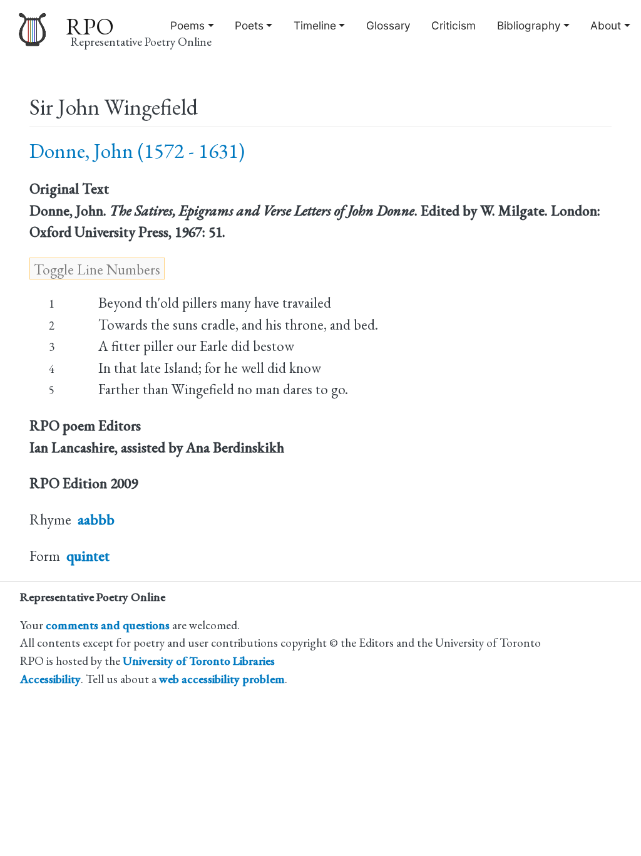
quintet (88, 555)
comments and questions (108, 625)
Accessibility (50, 679)
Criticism (453, 25)
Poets (249, 25)
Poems (187, 25)
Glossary (388, 25)
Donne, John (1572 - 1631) (137, 150)
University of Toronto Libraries (199, 661)
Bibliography (529, 25)
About (605, 25)
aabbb (96, 519)
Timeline (315, 25)
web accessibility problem (222, 679)
